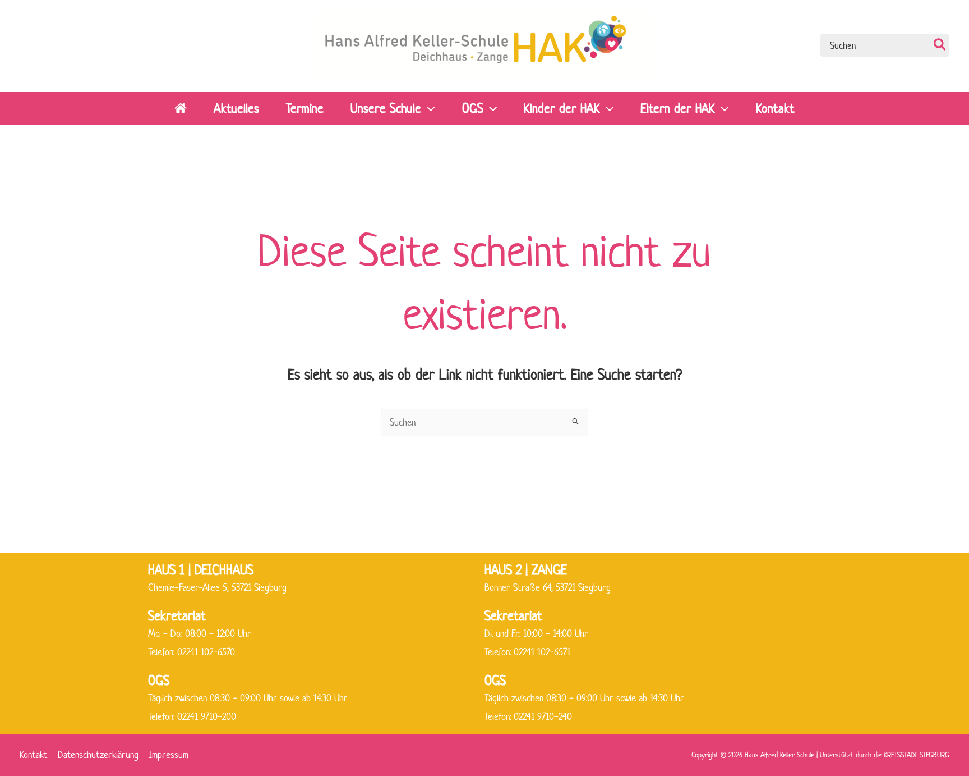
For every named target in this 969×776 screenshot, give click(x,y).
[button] (428, 108)
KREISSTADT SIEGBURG (916, 755)
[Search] (940, 45)
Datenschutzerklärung (98, 754)
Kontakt (34, 754)
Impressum (168, 754)
